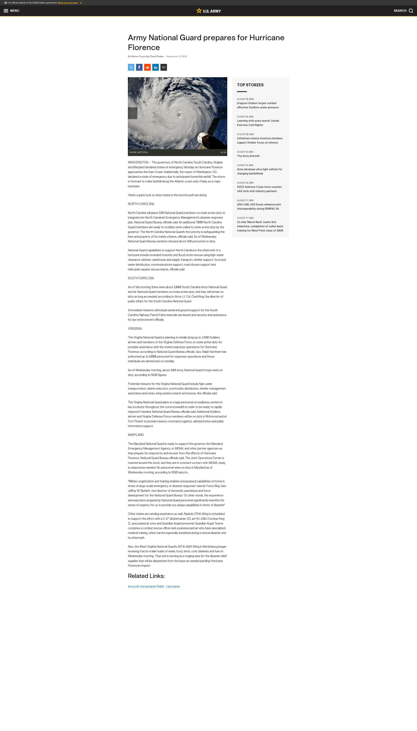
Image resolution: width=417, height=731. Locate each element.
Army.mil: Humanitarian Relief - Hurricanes (154, 586)
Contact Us (153, 716)
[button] (2, 7)
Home (137, 716)
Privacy (170, 716)
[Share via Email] (163, 67)
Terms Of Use (189, 716)
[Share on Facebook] (139, 67)
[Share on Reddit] (147, 67)
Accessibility (211, 716)
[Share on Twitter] (131, 67)
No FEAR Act (244, 716)
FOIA (228, 716)
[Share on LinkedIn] (155, 67)
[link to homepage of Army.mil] (208, 10)
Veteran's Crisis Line (270, 716)
